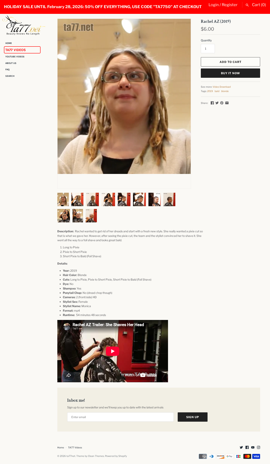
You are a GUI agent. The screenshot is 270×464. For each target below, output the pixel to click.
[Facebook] (247, 448)
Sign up (192, 417)
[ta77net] (23, 25)
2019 (210, 91)
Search (9, 76)
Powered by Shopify (116, 456)
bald (217, 91)
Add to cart (231, 62)
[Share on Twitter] (217, 102)
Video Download (222, 86)
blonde (225, 91)
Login (214, 4)
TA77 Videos (15, 50)
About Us (10, 63)
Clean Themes (96, 456)
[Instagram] (258, 448)
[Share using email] (227, 102)
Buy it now (230, 73)
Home (8, 43)
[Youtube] (252, 448)
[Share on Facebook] (212, 102)
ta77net (70, 456)
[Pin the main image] (221, 102)
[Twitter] (241, 448)
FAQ (7, 69)
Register (230, 4)
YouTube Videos (15, 56)
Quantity (206, 40)
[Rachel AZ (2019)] (124, 96)
